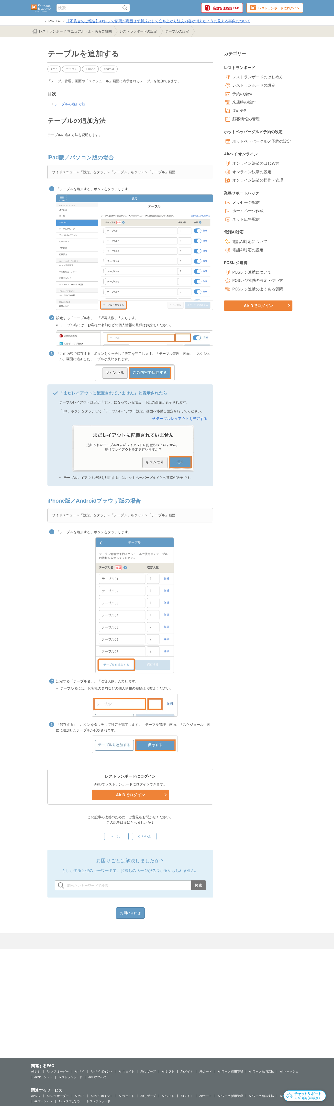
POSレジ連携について (251, 272)
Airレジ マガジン (70, 1101)
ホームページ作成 (248, 210)
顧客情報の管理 (246, 118)
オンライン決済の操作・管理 (257, 180)
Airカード (205, 1071)
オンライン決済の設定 (251, 171)
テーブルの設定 (177, 31)
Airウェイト (126, 1071)
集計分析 (240, 110)
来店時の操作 (244, 102)
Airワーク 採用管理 (230, 1071)
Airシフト (168, 1071)
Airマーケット (43, 1077)
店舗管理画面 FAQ (226, 8)
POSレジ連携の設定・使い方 (257, 280)
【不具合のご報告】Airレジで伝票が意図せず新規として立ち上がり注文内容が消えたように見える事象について (158, 20)
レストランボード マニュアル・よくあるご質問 (75, 31)
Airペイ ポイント (102, 1071)
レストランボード (70, 1077)
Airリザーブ (148, 1071)
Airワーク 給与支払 (261, 1071)
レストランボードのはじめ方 (257, 76)
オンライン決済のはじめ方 (255, 163)
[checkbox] (116, 836)
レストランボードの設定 (138, 31)
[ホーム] (41, 8)
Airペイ (79, 1071)
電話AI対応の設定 (247, 249)
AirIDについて (97, 1077)
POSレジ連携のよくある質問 (257, 289)
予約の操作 (242, 93)
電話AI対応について (249, 241)
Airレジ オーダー (58, 1071)
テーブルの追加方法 (70, 104)
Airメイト (186, 1071)
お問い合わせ (130, 913)
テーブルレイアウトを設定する (181, 418)
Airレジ (36, 1071)
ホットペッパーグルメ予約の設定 (261, 141)
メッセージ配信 (246, 202)
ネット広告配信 (246, 219)
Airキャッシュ (289, 1071)
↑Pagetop (318, 1075)
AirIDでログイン (130, 794)
